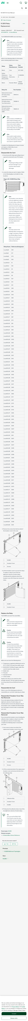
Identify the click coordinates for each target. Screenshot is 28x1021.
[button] (13, 20)
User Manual (14, 32)
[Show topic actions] (23, 23)
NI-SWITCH (5, 32)
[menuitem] (21, 3)
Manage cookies (14, 1018)
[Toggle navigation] (8, 3)
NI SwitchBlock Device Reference (11, 835)
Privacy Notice (15, 1006)
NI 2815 (10, 831)
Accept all (14, 1013)
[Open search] (22, 8)
